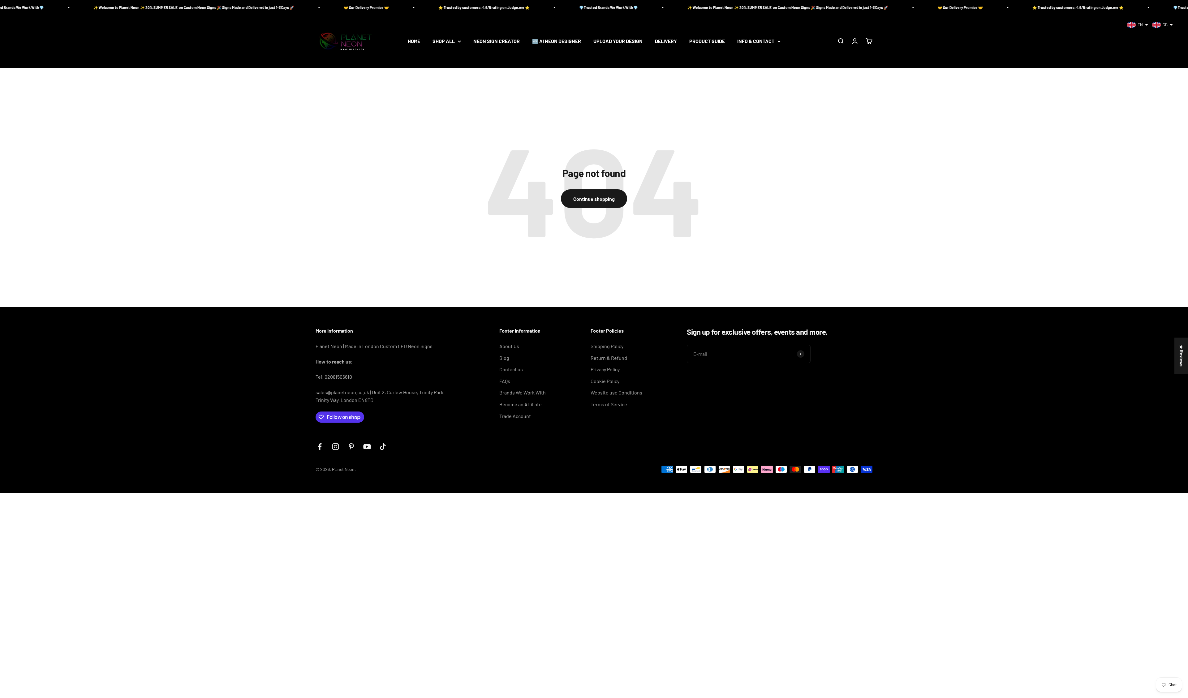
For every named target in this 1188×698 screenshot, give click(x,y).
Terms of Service (609, 404)
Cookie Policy (605, 381)
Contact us (511, 369)
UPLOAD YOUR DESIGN (618, 41)
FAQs (504, 381)
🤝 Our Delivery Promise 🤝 (283, 7)
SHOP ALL (444, 41)
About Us (509, 346)
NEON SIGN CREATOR (496, 41)
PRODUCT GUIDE (707, 41)
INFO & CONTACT (755, 41)
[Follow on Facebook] (320, 446)
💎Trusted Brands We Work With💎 (525, 7)
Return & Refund (609, 358)
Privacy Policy (605, 369)
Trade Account (515, 416)
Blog (504, 358)
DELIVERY (666, 41)
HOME (414, 41)
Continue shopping (594, 199)
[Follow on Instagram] (335, 446)
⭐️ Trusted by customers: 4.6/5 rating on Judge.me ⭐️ (400, 7)
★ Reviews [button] (1181, 355)
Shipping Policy (607, 346)
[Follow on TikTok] (383, 446)
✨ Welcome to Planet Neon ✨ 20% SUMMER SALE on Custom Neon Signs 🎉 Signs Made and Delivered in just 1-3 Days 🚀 (110, 7)
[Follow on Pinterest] (351, 446)
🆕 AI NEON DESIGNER (556, 41)
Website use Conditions (616, 392)
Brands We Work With (522, 392)
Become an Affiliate (520, 404)
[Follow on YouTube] (367, 446)
